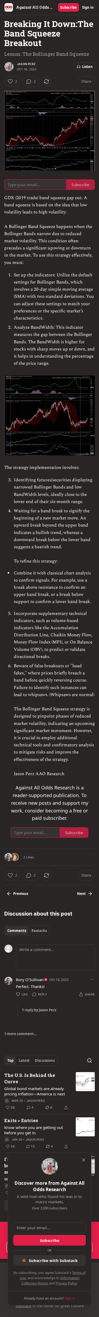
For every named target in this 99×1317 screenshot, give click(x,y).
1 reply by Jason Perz (39, 1010)
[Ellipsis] (92, 979)
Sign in (88, 7)
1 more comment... (20, 1033)
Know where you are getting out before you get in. (33, 1130)
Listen (87, 66)
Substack (23, 1305)
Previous (20, 893)
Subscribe (68, 7)
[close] (83, 1160)
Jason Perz (26, 64)
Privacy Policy (66, 1283)
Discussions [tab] (45, 1060)
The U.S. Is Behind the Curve (29, 1078)
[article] (49, 1091)
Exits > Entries (21, 1120)
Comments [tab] (16, 930)
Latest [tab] (24, 1060)
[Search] (89, 1060)
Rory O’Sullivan (30, 979)
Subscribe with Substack (53, 1260)
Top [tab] (10, 1060)
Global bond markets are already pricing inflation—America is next (34, 1091)
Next (81, 893)
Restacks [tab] (39, 930)
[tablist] (27, 930)
